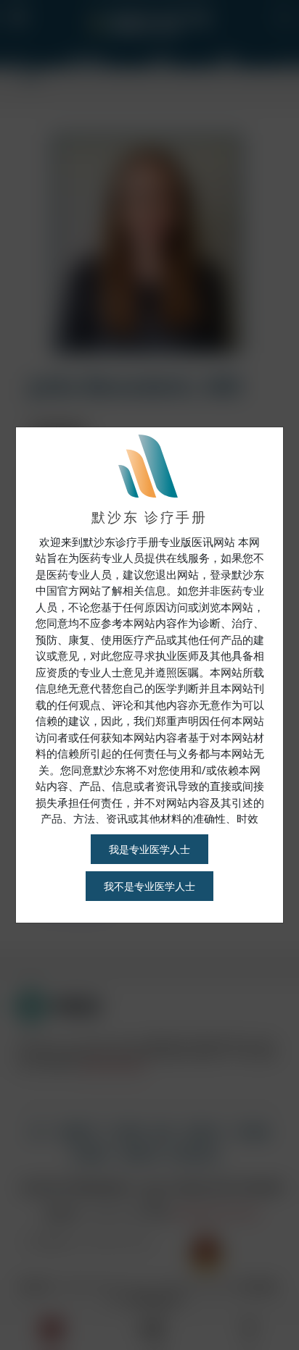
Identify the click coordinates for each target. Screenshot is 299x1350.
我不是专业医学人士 (149, 886)
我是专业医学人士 (149, 849)
